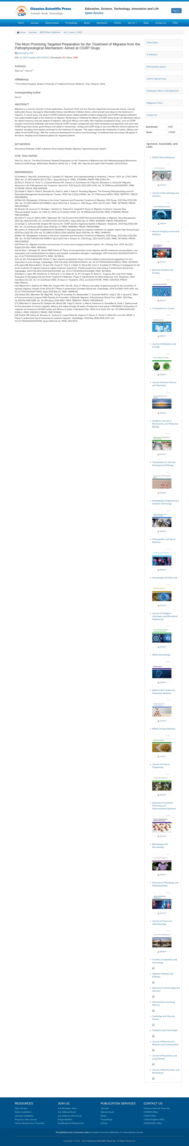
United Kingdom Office (154, 1119)
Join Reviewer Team (67, 1108)
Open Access (21, 1108)
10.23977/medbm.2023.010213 (34, 57)
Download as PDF (25, 53)
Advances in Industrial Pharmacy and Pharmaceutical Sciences (164, 806)
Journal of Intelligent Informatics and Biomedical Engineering (164, 616)
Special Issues (52, 23)
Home (21, 23)
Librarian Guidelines (24, 1116)
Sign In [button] (176, 10)
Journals (35, 23)
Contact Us (160, 23)
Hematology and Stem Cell (164, 577)
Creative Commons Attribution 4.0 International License (117, 1132)
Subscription (152, 42)
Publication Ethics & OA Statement (163, 91)
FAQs (175, 23)
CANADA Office (151, 1112)
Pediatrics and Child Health (164, 1030)
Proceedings (71, 23)
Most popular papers (156, 66)
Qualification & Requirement (71, 1123)
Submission (102, 23)
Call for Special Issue (156, 79)
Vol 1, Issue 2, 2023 (73, 32)
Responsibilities (65, 1119)
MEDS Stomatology (161, 655)
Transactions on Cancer (163, 308)
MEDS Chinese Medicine (163, 729)
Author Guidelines (23, 1112)
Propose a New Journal (26, 1119)
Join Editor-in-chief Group (70, 1116)
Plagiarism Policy (155, 103)
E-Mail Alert (152, 54)
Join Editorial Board (67, 1112)
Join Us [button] (131, 23)
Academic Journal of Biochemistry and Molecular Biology (165, 424)
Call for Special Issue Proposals (29, 1123)
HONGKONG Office (153, 1123)
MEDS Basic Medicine (50, 32)
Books (87, 23)
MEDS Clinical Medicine (163, 157)
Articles (117, 23)
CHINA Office (150, 1116)
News (146, 23)
